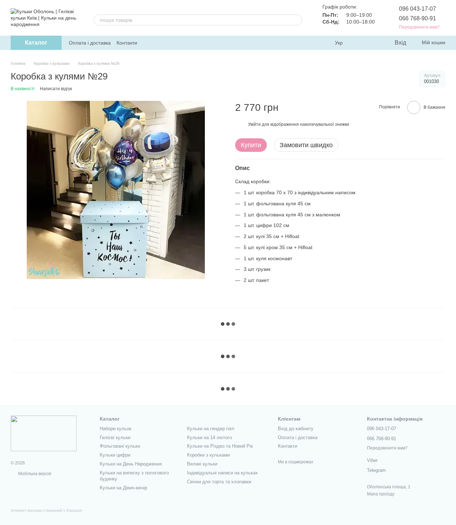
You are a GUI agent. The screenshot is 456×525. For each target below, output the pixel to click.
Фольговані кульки (120, 446)
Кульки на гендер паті (210, 428)
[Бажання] (374, 42)
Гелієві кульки (115, 437)
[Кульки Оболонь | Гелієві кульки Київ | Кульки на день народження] (44, 433)
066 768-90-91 (417, 18)
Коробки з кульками (208, 455)
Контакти (126, 43)
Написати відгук (56, 88)
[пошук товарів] (296, 20)
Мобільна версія (34, 473)
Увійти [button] (254, 124)
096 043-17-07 (417, 9)
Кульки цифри (115, 455)
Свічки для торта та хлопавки (219, 481)
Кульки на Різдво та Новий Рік (220, 446)
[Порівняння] (359, 42)
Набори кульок (115, 428)
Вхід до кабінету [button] (296, 428)
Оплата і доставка (90, 43)
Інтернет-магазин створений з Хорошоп (46, 510)
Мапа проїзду (380, 493)
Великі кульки (202, 464)
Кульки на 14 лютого (209, 437)
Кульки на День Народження (131, 464)
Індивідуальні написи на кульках (222, 472)
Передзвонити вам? (419, 27)
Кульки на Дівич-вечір (123, 487)
